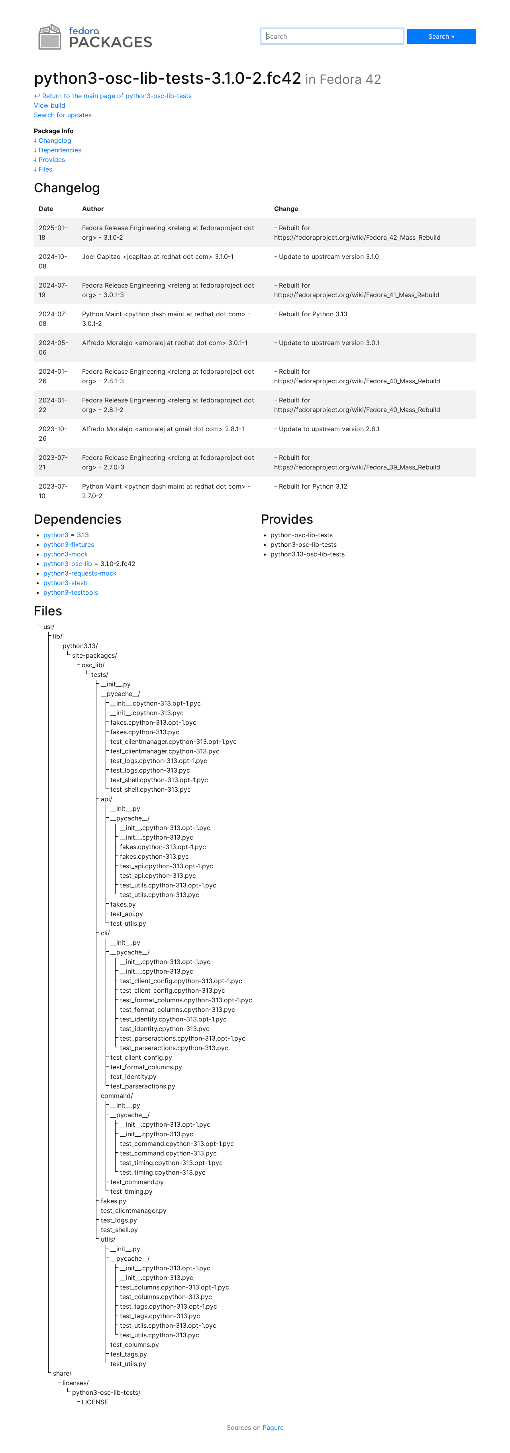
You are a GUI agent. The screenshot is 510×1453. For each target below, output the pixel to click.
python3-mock (65, 554)
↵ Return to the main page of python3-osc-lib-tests (113, 96)
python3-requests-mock (80, 573)
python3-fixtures (68, 544)
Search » (441, 36)
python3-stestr (65, 583)
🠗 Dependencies (57, 150)
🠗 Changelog (52, 140)
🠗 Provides (49, 160)
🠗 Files (43, 169)
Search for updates (63, 115)
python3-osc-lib (67, 564)
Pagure (273, 1427)
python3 (56, 535)
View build (49, 105)
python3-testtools (70, 592)
